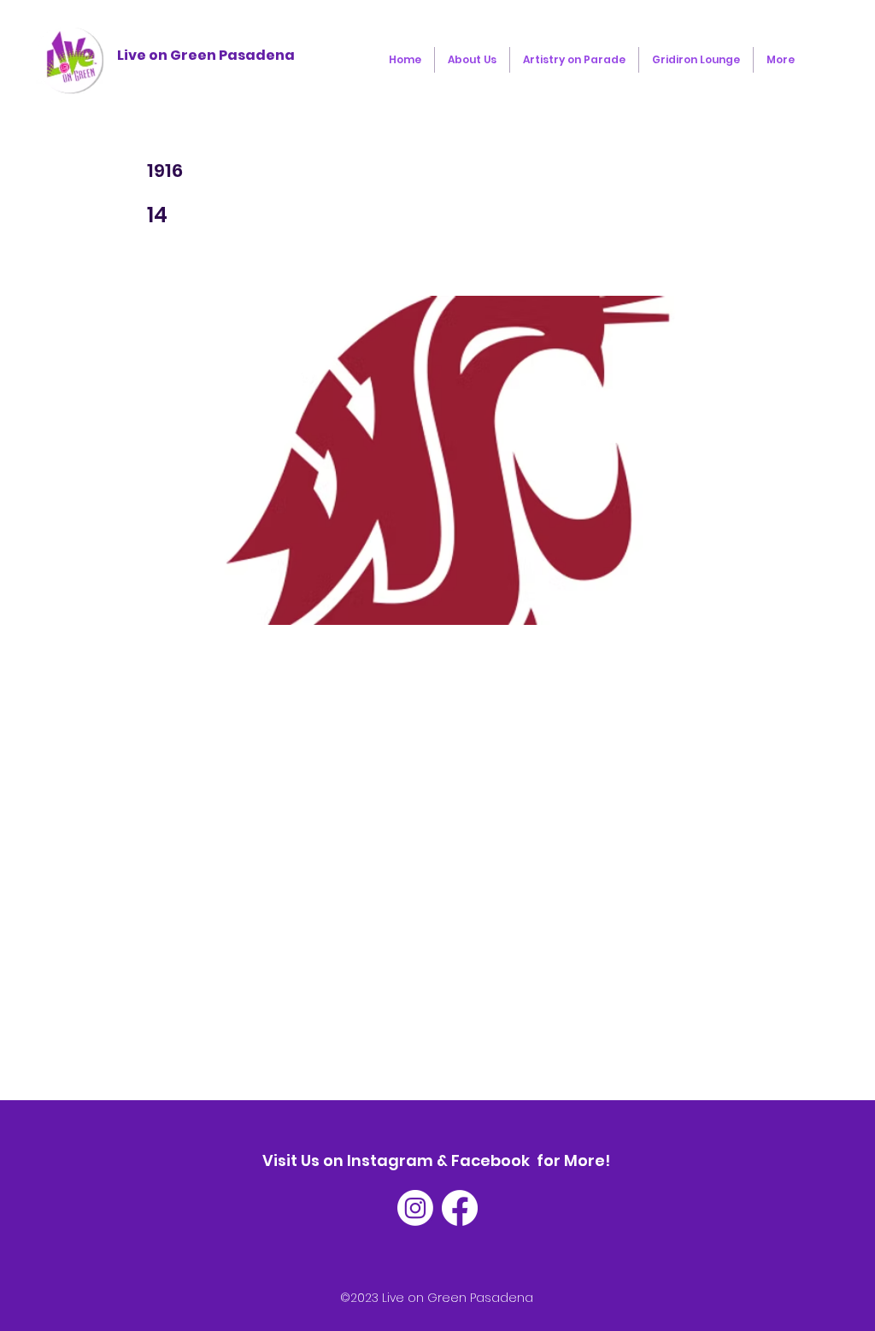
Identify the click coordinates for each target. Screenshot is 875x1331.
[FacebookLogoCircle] (460, 1208)
